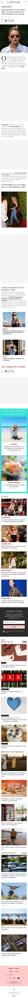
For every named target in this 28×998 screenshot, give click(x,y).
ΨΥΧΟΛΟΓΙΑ (5, 689)
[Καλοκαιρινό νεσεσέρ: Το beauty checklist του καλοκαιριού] (14, 788)
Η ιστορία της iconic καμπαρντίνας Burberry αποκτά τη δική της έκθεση (12, 601)
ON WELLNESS (7, 641)
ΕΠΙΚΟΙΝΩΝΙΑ (10, 968)
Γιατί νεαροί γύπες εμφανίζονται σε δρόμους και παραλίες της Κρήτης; (12, 902)
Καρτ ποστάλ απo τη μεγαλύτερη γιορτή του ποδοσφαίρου (11, 824)
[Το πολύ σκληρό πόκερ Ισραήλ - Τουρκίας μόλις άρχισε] (14, 943)
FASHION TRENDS (6, 570)
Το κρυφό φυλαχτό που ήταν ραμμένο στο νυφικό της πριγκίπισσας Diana (13, 520)
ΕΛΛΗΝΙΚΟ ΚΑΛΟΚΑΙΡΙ (14, 482)
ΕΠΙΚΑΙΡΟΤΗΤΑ (8, 853)
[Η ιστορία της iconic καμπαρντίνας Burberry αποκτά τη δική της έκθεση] (14, 588)
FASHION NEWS (6, 517)
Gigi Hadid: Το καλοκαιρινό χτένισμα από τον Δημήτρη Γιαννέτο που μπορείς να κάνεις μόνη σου (14, 332)
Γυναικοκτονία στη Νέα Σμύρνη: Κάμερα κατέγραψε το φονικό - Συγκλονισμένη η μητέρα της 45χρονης (14, 875)
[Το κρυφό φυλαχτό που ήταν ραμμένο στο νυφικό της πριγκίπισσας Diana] (14, 507)
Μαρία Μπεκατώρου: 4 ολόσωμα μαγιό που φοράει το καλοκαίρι (13, 547)
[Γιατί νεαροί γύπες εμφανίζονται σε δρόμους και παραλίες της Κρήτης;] (14, 891)
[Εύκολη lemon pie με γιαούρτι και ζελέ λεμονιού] (14, 733)
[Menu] (2, 2)
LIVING (4, 662)
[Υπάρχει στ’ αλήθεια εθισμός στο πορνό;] (14, 679)
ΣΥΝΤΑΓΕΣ (4, 743)
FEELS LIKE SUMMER (14, 411)
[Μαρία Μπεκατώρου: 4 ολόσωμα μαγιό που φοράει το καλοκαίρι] (14, 533)
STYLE (4, 356)
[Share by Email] (12, 20)
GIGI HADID (21, 366)
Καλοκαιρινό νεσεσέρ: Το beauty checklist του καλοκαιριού (11, 799)
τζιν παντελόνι (23, 173)
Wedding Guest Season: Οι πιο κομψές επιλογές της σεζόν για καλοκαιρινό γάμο (13, 774)
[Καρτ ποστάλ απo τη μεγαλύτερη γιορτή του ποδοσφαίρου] (14, 812)
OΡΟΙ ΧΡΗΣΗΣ (17, 971)
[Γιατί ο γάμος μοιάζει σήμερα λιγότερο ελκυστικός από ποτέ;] (14, 652)
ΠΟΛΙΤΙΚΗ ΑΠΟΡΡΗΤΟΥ (9, 974)
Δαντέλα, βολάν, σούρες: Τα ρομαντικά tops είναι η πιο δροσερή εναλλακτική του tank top (13, 574)
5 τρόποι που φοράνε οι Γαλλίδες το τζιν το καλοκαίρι (13, 359)
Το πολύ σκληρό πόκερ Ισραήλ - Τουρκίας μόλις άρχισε (11, 954)
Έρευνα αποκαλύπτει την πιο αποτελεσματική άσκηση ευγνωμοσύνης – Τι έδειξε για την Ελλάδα (14, 719)
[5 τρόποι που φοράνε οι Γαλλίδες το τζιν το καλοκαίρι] (14, 347)
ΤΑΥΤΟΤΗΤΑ (17, 968)
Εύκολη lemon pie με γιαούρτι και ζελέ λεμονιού (13, 747)
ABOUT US (11, 971)
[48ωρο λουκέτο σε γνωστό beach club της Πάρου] (14, 917)
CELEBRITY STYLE (6, 6)
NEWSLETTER (14, 982)
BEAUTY (5, 329)
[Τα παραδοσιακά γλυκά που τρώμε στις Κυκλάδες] (14, 468)
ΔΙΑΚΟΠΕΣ (14, 444)
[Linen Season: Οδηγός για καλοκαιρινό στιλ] (14, 836)
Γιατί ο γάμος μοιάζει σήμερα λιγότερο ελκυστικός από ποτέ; (13, 666)
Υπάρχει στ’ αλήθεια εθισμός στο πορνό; (11, 692)
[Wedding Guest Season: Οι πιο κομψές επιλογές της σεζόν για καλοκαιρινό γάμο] (14, 762)
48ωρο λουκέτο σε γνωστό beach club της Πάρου (13, 928)
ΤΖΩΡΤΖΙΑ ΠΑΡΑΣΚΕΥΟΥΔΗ (6, 16)
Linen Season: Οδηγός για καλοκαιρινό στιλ (13, 848)
